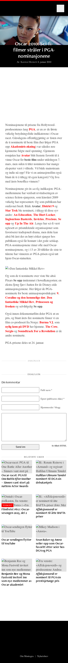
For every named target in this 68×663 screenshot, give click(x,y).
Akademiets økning (23, 146)
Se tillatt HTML (59, 445)
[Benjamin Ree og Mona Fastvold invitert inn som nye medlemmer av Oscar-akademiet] (17, 565)
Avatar (25, 155)
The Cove (51, 326)
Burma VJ (46, 322)
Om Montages (27, 656)
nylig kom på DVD (17, 326)
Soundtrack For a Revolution (36, 331)
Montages (10, 6)
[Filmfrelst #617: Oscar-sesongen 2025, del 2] (17, 500)
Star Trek (11, 210)
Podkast (7, 505)
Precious (51, 219)
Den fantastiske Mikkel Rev (28, 299)
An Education (23, 214)
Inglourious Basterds (18, 219)
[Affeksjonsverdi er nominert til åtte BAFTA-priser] (51, 500)
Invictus (39, 219)
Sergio (9, 331)
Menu (60, 8)
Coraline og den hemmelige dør (25, 297)
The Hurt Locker (44, 214)
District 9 (48, 206)
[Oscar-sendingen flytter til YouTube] (17, 531)
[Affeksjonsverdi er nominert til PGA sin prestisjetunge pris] (51, 565)
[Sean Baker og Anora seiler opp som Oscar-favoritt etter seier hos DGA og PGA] (51, 531)
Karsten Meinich (29, 62)
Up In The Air (24, 223)
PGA (32, 129)
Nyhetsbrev (42, 656)
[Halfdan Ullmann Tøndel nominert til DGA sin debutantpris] (51, 466)
